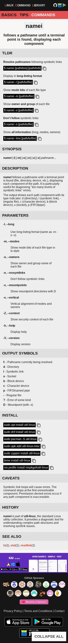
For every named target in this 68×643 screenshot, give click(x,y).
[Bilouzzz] (22, 584)
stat (13, 545)
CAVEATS (11, 478)
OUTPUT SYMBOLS (20, 353)
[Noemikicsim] (42, 593)
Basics (9, 15)
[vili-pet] (10, 593)
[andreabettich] (38, 584)
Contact (59, 611)
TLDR (7, 53)
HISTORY (10, 507)
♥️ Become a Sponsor (34, 602)
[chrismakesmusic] (18, 593)
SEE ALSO (11, 536)
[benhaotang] (54, 584)
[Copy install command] (38, 425)
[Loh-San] (26, 593)
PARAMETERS (15, 215)
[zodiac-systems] (14, 584)
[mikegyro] (6, 584)
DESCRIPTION (15, 168)
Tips (24, 15)
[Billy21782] (50, 593)
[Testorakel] (30, 584)
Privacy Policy (13, 611)
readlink (26, 545)
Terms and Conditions (38, 611)
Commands (43, 15)
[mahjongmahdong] (62, 584)
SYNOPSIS (12, 149)
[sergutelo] (58, 593)
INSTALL (10, 415)
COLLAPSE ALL (48, 636)
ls (4, 545)
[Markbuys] (34, 593)
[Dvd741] (46, 584)
